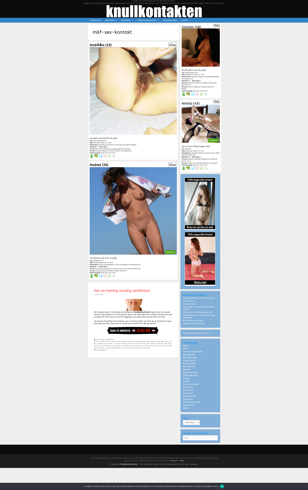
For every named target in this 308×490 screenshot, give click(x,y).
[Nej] (305, 486)
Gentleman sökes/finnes (193, 352)
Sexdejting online (189, 396)
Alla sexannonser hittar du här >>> (196, 333)
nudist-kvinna (107, 346)
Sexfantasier (110, 339)
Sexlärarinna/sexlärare (192, 402)
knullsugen (150, 341)
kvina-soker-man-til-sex (126, 343)
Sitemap (182, 460)
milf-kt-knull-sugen (143, 343)
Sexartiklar (126, 20)
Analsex (186, 346)
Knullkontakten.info (129, 464)
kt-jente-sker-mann (161, 341)
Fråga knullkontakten (147, 20)
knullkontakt (130, 341)
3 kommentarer (101, 350)
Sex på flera (188, 387)
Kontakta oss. (174, 460)
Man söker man (189, 366)
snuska (107, 348)
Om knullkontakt (170, 20)
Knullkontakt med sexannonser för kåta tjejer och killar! (154, 1)
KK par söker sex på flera (193, 321)
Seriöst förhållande (191, 384)
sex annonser (134, 346)
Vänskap (186, 408)
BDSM (185, 349)
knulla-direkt (120, 341)
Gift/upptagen (189, 355)
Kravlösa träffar (189, 364)
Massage (186, 369)
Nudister (186, 378)
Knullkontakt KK (189, 361)
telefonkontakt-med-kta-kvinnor (122, 348)
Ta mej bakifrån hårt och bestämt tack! (198, 298)
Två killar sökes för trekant (194, 324)
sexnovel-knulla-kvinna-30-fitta (161, 346)
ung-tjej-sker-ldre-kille (142, 348)
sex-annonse (144, 346)
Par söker (186, 381)
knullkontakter (140, 341)
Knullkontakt (95, 20)
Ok (222, 486)
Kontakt (184, 20)
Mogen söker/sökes (190, 372)
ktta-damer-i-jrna (110, 343)
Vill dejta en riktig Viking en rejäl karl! (197, 312)
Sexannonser (100, 339)
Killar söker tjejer (189, 358)
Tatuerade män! (189, 304)
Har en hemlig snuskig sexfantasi (122, 290)
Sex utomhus (188, 390)
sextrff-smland (99, 348)
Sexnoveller (110, 20)
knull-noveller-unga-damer (106, 341)
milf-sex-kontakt (157, 343)
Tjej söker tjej (188, 405)
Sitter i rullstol (189, 301)
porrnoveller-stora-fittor (120, 346)
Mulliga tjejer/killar (190, 375)
